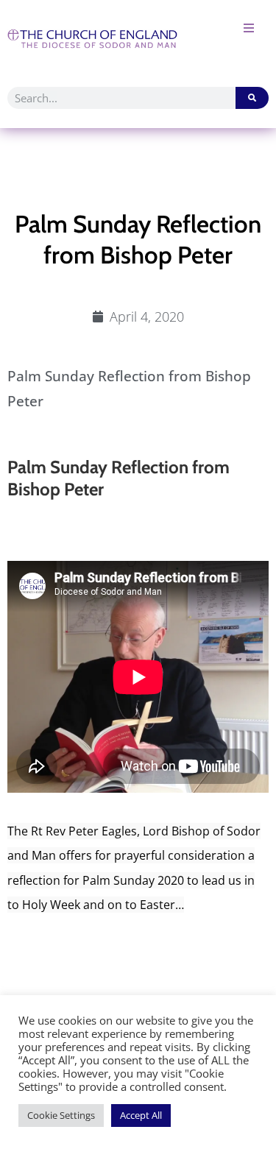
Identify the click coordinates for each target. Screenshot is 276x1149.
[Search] (252, 98)
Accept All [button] (141, 1115)
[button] (248, 27)
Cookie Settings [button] (61, 1115)
